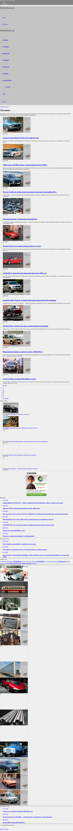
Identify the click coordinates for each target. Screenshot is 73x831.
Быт (4, 93)
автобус (11, 561)
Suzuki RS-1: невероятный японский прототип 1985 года (24, 273)
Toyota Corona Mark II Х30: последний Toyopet (21, 138)
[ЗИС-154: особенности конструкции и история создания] (14, 596)
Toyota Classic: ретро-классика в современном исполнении (25, 326)
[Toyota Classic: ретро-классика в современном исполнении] (17, 320)
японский (34, 563)
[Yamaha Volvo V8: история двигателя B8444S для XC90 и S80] (14, 660)
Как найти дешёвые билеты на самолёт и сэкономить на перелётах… (19, 455)
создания (10, 563)
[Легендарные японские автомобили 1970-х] (14, 788)
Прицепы (8, 87)
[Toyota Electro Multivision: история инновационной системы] (14, 628)
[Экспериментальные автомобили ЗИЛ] (14, 612)
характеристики (26, 563)
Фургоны (5, 73)
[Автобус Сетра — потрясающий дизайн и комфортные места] (14, 644)
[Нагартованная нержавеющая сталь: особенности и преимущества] (14, 724)
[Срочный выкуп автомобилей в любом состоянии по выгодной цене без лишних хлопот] (14, 580)
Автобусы (6, 67)
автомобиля (24, 561)
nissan (3, 561)
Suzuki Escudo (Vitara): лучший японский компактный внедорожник (29, 300)
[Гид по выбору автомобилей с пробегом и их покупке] (11, 413)
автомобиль (17, 561)
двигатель (34, 561)
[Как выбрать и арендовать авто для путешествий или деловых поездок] (11, 426)
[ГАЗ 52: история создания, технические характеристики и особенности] (14, 756)
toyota (6, 561)
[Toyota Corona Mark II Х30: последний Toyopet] (17, 132)
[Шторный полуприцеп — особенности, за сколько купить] (14, 676)
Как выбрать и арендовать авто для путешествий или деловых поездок (20, 427)
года (27, 561)
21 (3, 393)
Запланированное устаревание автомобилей (20, 219)
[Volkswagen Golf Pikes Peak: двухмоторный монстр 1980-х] (17, 159)
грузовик (30, 561)
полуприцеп (2, 563)
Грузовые (6, 46)
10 (3, 388)
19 (3, 390)
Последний (5, 398)
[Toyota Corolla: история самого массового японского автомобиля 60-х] (17, 186)
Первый (5, 385)
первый (68, 561)
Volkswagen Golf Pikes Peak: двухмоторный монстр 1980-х (25, 165)
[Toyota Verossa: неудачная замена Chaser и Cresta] (17, 240)
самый (5, 563)
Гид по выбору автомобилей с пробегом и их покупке (16, 414)
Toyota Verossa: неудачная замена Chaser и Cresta (22, 246)
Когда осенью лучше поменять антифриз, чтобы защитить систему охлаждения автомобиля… (25, 441)
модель (49, 561)
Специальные (7, 80)
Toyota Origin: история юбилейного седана (19, 379)
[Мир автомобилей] (7, 9)
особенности (61, 561)
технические (17, 563)
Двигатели (6, 53)
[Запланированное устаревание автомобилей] (17, 213)
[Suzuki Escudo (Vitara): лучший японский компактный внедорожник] (17, 294)
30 (3, 395)
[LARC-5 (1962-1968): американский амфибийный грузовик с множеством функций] (14, 708)
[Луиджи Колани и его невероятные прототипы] (14, 740)
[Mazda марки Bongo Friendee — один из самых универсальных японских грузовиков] (14, 804)
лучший (45, 561)
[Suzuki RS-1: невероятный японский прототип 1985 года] (17, 267)
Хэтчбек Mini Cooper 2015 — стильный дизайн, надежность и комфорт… (20, 468)
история (40, 561)
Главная (2, 106)
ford (1, 561)
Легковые (6, 60)
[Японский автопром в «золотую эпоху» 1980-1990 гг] (17, 346)
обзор (56, 561)
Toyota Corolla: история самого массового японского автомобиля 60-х (29, 192)
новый (52, 561)
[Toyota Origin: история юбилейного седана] (17, 373)
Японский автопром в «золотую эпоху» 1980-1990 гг (23, 352)
